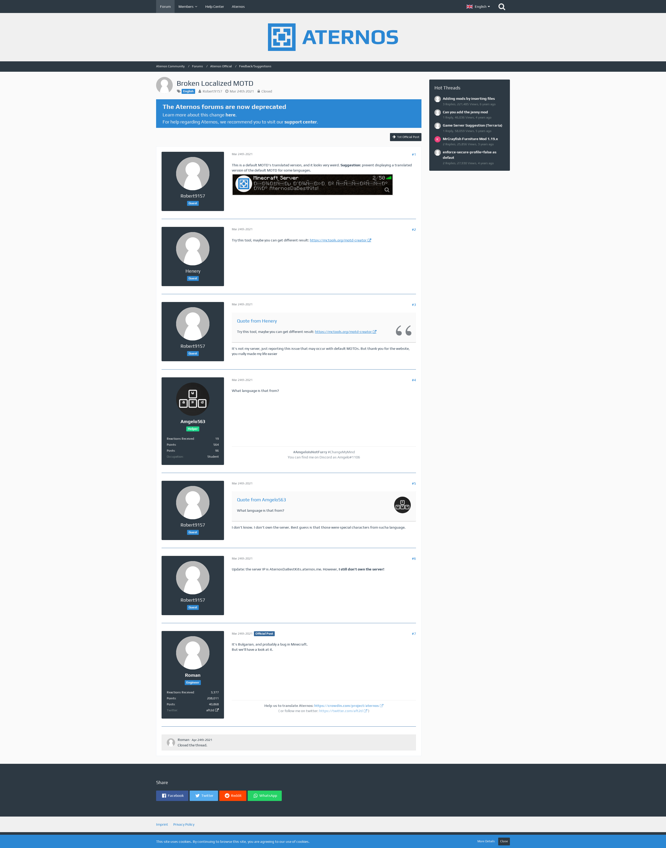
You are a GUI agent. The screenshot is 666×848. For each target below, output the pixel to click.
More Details (486, 841)
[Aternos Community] (333, 37)
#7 (414, 634)
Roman (183, 740)
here (230, 114)
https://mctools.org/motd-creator (338, 240)
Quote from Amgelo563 (261, 499)
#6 (414, 558)
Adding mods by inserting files (469, 98)
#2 (414, 229)
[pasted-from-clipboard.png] (312, 185)
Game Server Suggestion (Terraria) (472, 125)
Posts (171, 450)
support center (300, 121)
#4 (414, 380)
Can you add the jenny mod (465, 112)
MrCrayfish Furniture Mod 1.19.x (470, 139)
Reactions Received (180, 439)
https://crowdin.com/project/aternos (346, 706)
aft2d (210, 710)
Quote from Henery (257, 321)
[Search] (502, 6)
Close (504, 841)
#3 (414, 305)
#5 (414, 483)
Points (171, 444)
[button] (478, 6)
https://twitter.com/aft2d (341, 711)
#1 (414, 154)
